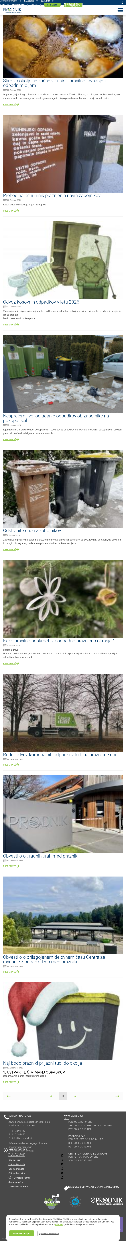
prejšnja (9, 1096)
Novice (34, 5)
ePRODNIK (73, 5)
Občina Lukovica (16, 1173)
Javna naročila (15, 1182)
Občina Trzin (14, 1159)
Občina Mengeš (16, 1168)
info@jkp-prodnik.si (22, 1138)
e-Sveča (53, 4)
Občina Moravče (16, 1164)
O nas (2, 5)
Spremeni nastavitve (49, 1233)
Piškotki (59, 1224)
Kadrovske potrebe (18, 1186)
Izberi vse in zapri (21, 1233)
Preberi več (9, 104)
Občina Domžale (16, 1155)
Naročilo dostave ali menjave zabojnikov (93, 1186)
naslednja (117, 1096)
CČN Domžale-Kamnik (19, 1177)
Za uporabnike (18, 5)
